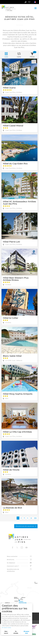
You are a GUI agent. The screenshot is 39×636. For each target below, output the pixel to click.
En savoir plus (6, 627)
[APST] (33, 627)
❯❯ (35, 518)
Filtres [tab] (32, 57)
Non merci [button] (6, 632)
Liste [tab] (6, 57)
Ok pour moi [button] (26, 632)
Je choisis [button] (15, 632)
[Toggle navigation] (36, 8)
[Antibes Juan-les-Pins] (19, 538)
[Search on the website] (25, 2)
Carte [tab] (19, 57)
